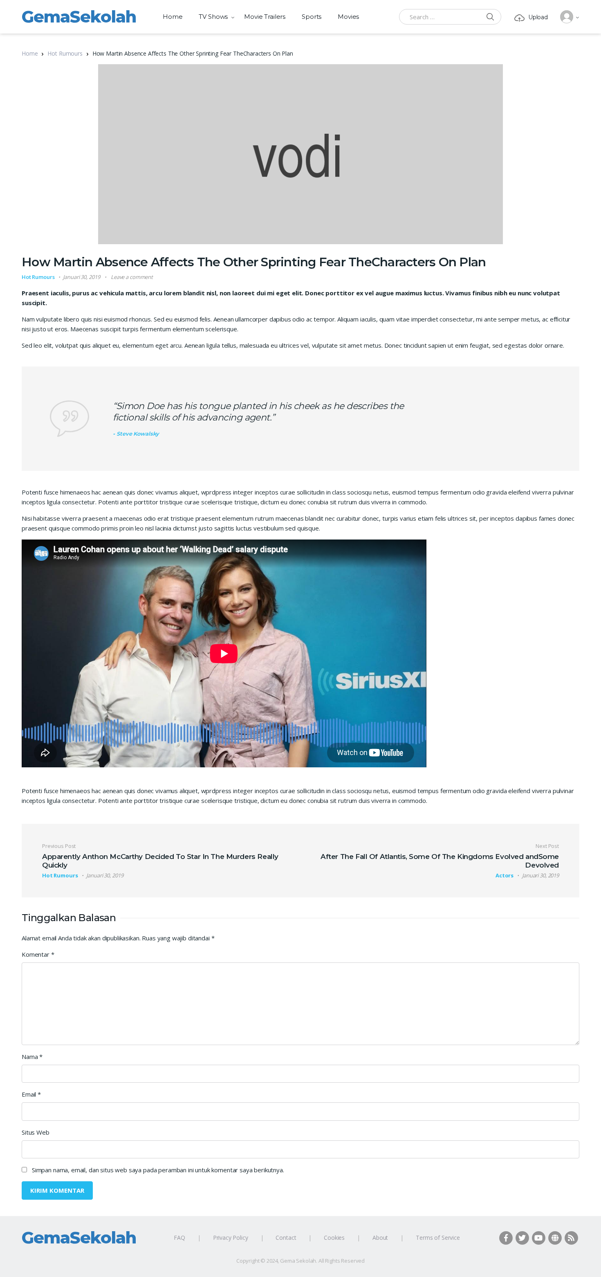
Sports (311, 16)
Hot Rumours (64, 53)
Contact (286, 1237)
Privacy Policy (230, 1237)
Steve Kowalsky (138, 433)
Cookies (334, 1237)
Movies (348, 16)
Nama (32, 1056)
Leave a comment (132, 277)
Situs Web (35, 1132)
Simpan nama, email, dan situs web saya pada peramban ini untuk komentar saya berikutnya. (158, 1170)
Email (31, 1094)
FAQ (179, 1237)
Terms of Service (438, 1237)
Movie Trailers (264, 16)
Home (172, 16)
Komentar (38, 954)
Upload (538, 17)
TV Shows (213, 16)
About (380, 1237)
